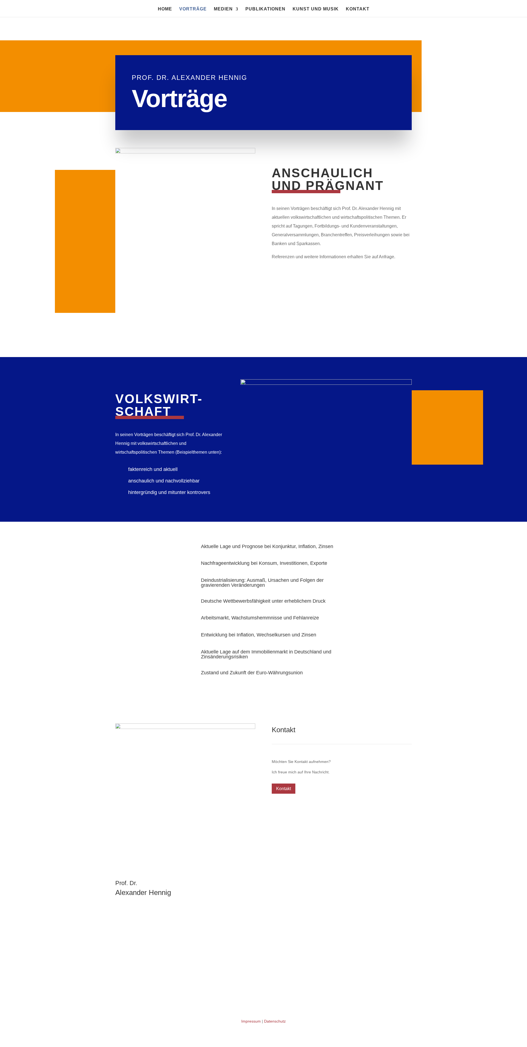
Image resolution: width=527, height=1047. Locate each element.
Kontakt (357, 9)
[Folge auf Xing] (130, 829)
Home (165, 9)
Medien (223, 9)
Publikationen (265, 9)
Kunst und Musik (316, 9)
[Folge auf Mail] (141, 829)
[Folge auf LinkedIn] (119, 829)
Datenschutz (275, 1021)
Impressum (251, 1021)
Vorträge (193, 9)
